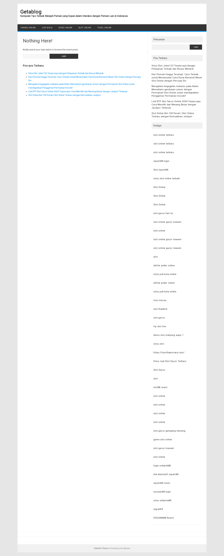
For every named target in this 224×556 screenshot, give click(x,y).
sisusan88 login (162, 491)
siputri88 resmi (161, 483)
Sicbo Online (65, 28)
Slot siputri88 (160, 169)
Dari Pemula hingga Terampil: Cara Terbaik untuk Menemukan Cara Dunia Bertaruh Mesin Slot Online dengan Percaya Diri (177, 77)
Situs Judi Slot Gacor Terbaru (169, 361)
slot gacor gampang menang (169, 430)
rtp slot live (159, 326)
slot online (159, 230)
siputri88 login (161, 161)
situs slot (158, 343)
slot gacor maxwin (163, 448)
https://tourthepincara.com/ (169, 352)
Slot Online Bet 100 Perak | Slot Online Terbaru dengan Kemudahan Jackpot (64, 95)
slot (155, 256)
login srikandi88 (162, 465)
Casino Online (28, 28)
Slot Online (84, 28)
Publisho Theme (101, 548)
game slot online (162, 439)
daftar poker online (164, 265)
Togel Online (104, 28)
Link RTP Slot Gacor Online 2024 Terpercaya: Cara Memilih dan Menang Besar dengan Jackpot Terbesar (78, 91)
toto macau (159, 300)
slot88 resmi (160, 387)
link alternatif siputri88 (165, 474)
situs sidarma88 (162, 500)
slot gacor (159, 317)
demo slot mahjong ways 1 (168, 335)
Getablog (30, 12)
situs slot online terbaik (166, 178)
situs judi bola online (164, 274)
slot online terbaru (163, 135)
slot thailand (160, 309)
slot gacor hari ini (163, 213)
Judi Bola (47, 28)
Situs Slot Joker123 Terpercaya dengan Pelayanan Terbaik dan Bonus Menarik (65, 73)
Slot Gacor (159, 370)
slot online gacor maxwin (167, 222)
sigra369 (158, 509)
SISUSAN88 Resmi (163, 517)
